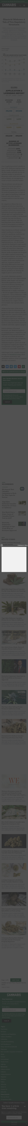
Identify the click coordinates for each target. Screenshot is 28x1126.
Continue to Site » (23, 545)
